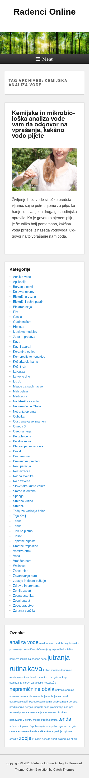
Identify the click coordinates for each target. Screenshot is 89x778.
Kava (16, 341)
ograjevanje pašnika (21, 701)
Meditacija (20, 396)
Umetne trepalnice (25, 546)
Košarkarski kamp (25, 361)
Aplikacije (19, 282)
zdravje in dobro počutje (29, 580)
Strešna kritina (23, 501)
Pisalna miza (22, 441)
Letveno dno (21, 376)
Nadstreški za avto (26, 401)
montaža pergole (48, 677)
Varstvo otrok (22, 551)
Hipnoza (18, 327)
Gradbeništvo (22, 322)
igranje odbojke (57, 649)
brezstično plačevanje (35, 649)
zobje (25, 738)
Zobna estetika (23, 595)
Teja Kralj (19, 516)
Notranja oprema (24, 411)
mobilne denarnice (61, 670)
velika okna (44, 731)
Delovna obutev (23, 291)
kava (35, 668)
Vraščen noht (22, 561)
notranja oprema (64, 690)
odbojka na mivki (58, 696)
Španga (18, 496)
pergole (29, 707)
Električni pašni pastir (28, 301)
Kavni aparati (22, 346)
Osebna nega (22, 431)
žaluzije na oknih (67, 739)
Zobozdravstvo (23, 605)
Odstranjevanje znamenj (29, 421)
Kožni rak (19, 366)
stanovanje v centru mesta (24, 719)
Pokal (17, 451)
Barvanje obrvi (23, 287)
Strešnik (18, 506)
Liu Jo (17, 381)
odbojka (42, 696)
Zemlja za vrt (22, 590)
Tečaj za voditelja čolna (29, 511)
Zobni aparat (21, 600)
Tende (17, 526)
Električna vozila (24, 296)
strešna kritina (49, 719)
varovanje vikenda (26, 731)
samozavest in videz (55, 712)
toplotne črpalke (48, 726)
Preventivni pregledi (26, 461)
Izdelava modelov (25, 331)
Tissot (17, 536)
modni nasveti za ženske (23, 677)
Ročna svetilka (23, 476)
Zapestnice (20, 571)
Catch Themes (63, 769)
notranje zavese (18, 696)
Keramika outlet (24, 351)
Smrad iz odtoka (24, 491)
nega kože (50, 682)
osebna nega (60, 701)
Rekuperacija (22, 466)
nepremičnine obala (31, 689)
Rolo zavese (21, 481)
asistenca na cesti (49, 643)
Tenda (17, 521)
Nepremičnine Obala (27, 406)
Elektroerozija (22, 307)
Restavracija (21, 471)
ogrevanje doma (42, 701)
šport (54, 739)
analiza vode (23, 642)
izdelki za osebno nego (33, 659)
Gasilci (18, 317)
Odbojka (18, 416)
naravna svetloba (33, 682)
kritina (46, 670)
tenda (64, 719)
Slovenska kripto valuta (29, 486)
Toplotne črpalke (24, 541)
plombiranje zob (59, 707)
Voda (16, 556)
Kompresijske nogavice (29, 356)
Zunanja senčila (24, 610)
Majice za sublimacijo (28, 386)
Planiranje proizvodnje (28, 446)
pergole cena (41, 707)
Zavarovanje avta (25, 576)
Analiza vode (22, 277)
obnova (33, 696)
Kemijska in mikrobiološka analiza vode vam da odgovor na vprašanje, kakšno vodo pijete (43, 124)
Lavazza (19, 371)
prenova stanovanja (30, 712)
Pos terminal (21, 456)
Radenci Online (45, 12)
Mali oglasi (20, 391)
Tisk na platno (23, 531)
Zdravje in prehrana (26, 585)
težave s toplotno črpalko (23, 726)
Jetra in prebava (24, 336)
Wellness (19, 566)
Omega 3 (19, 426)
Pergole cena (22, 436)
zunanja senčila (41, 739)
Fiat (15, 312)
